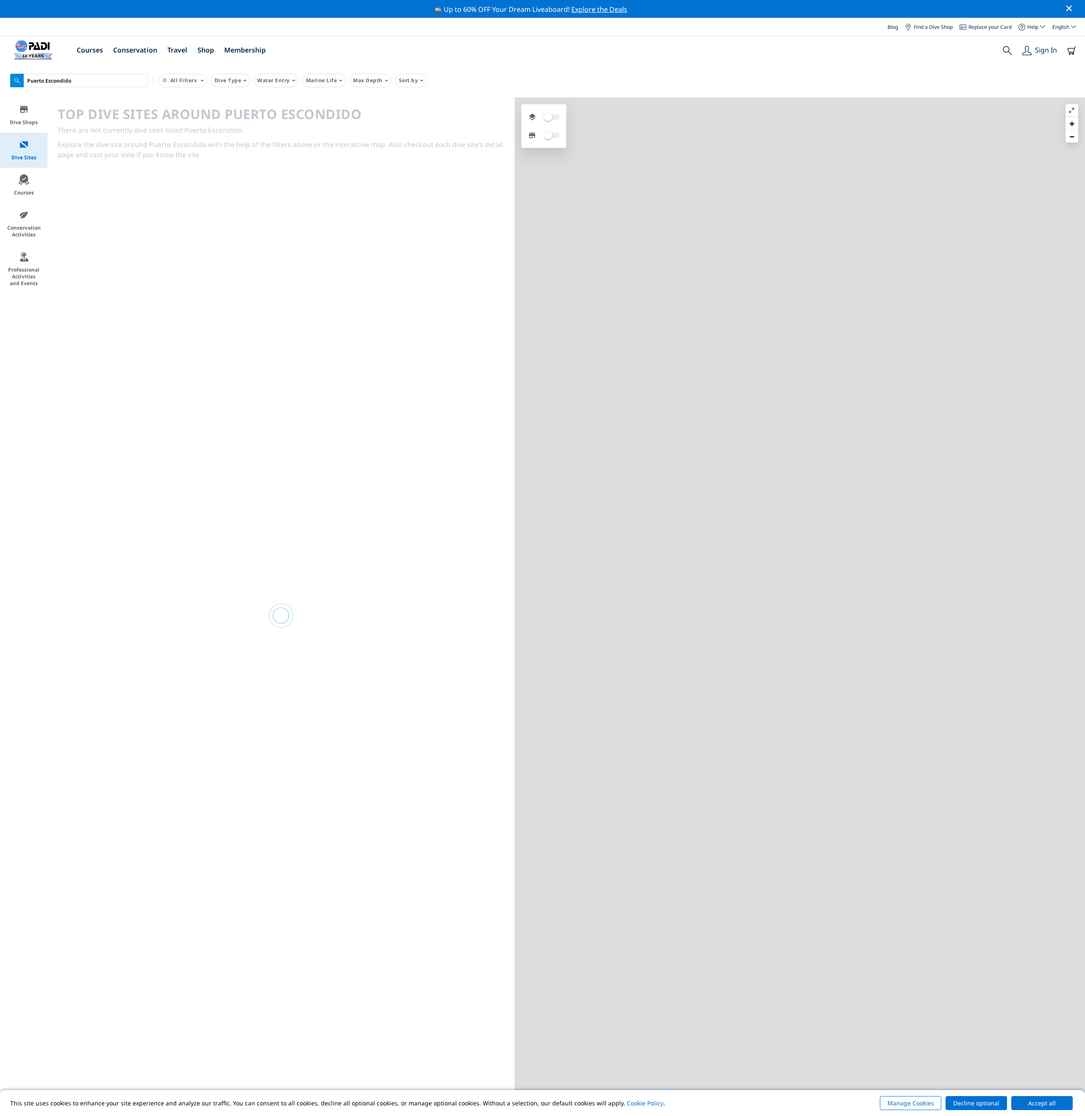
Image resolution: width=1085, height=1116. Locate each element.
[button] (1072, 123)
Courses (24, 192)
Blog (892, 26)
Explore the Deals (599, 9)
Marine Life (321, 80)
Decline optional (976, 1103)
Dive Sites (23, 157)
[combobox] (79, 80)
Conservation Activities (24, 231)
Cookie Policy (645, 1103)
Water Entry (273, 80)
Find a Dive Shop (933, 26)
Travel (177, 50)
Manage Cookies (910, 1103)
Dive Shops (24, 122)
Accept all (1042, 1103)
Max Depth (368, 80)
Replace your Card (990, 26)
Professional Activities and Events (23, 276)
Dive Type (228, 80)
